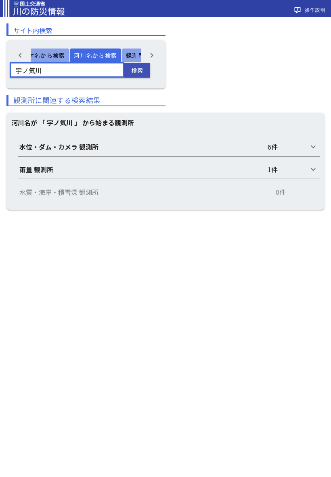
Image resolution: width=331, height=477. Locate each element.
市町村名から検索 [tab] (40, 55)
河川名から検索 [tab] (95, 55)
